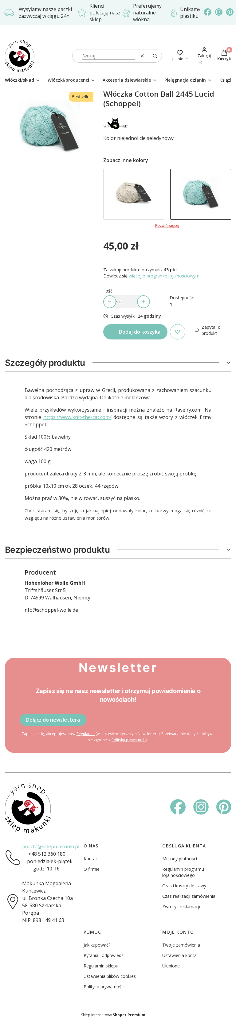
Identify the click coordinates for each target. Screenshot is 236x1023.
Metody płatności (179, 859)
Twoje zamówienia (181, 945)
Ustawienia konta (179, 955)
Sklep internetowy (113, 1014)
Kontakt (91, 859)
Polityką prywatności (129, 739)
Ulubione (171, 966)
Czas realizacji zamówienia (188, 896)
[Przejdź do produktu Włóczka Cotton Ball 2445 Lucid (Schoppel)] (200, 194)
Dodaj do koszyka (139, 331)
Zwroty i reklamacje (182, 906)
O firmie (92, 869)
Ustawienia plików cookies (110, 976)
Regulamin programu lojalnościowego (183, 872)
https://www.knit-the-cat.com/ (77, 417)
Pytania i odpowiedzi (104, 955)
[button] (154, 56)
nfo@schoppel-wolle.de (51, 609)
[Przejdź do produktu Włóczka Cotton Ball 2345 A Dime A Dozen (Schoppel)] (133, 194)
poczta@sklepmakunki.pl (50, 846)
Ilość (107, 291)
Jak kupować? (97, 945)
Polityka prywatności (104, 987)
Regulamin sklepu (101, 966)
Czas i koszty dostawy (184, 886)
